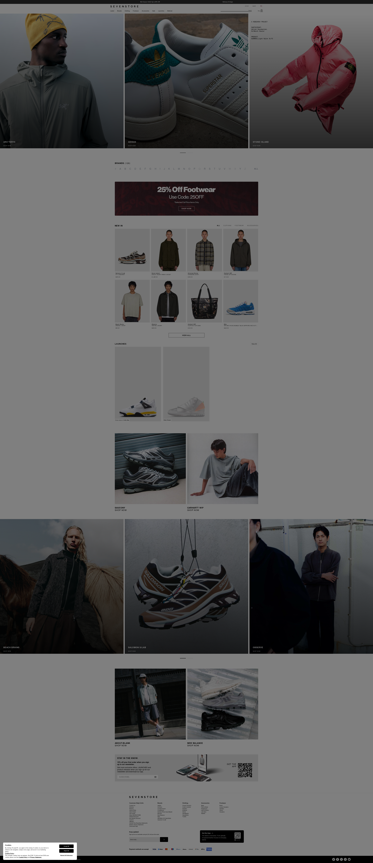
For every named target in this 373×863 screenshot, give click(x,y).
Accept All (66, 846)
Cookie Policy (23, 857)
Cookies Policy (9, 853)
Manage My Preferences (66, 855)
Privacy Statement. (36, 857)
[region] (40, 851)
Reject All (66, 850)
